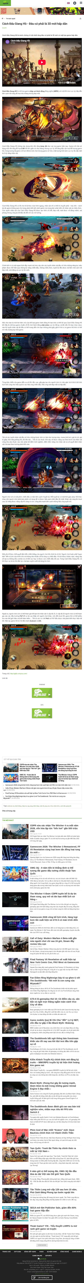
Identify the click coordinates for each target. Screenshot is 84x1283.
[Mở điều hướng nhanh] (80, 18)
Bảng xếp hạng (30, 1251)
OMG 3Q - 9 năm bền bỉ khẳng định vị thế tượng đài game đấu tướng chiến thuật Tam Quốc (30, 778)
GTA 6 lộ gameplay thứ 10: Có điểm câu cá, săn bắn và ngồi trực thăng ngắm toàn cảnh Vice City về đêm (55, 1002)
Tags (5, 806)
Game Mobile (77, 1251)
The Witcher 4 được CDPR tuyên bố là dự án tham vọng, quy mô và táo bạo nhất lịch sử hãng (68, 778)
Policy (47, 1274)
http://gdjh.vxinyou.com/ (18, 673)
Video (41, 1251)
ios (13, 806)
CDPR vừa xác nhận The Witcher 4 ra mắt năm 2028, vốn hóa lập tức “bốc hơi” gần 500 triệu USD (30, 767)
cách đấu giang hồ (65, 806)
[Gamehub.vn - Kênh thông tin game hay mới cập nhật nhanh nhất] (5, 2)
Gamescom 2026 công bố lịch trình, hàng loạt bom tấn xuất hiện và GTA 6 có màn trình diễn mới (38, 785)
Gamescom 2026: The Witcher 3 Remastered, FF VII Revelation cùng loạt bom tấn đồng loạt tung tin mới (68, 767)
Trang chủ (6, 1251)
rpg (28, 806)
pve (48, 806)
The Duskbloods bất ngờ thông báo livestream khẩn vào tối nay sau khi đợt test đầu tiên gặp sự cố (54, 1041)
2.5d (51, 806)
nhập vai (24, 806)
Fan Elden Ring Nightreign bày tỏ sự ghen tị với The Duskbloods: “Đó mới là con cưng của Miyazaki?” (55, 981)
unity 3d (42, 806)
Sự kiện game (52, 1251)
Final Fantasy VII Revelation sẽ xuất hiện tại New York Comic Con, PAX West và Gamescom (36, 793)
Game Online (37, 1255)
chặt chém (56, 806)
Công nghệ (64, 1251)
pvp (46, 806)
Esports (48, 1255)
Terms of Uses (39, 1274)
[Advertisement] (42, 738)
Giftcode (17, 1251)
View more (42, 1245)
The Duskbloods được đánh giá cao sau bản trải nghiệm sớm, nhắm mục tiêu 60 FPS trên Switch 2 (55, 1109)
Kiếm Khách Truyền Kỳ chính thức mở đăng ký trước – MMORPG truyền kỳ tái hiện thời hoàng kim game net (55, 1062)
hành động (18, 806)
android (9, 806)
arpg (31, 806)
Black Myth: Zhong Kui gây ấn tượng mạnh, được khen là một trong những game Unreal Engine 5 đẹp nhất (53, 1086)
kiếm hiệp (36, 806)
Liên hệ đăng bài (43, 1277)
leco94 (4, 28)
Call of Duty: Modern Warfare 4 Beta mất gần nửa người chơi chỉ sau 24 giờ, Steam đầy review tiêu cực (53, 941)
